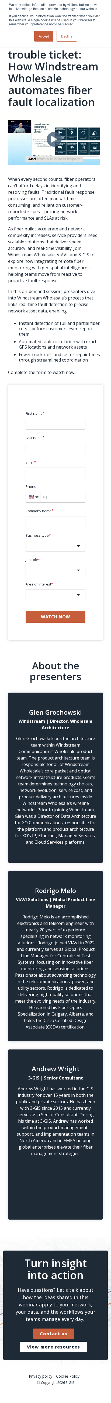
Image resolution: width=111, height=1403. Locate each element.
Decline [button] (66, 36)
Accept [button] (44, 36)
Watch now (55, 617)
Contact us (53, 1334)
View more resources (53, 1347)
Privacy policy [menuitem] (40, 1376)
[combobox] (55, 546)
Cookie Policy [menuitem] (67, 1376)
